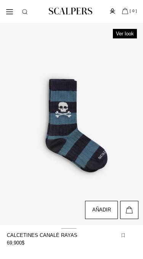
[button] (24, 11)
